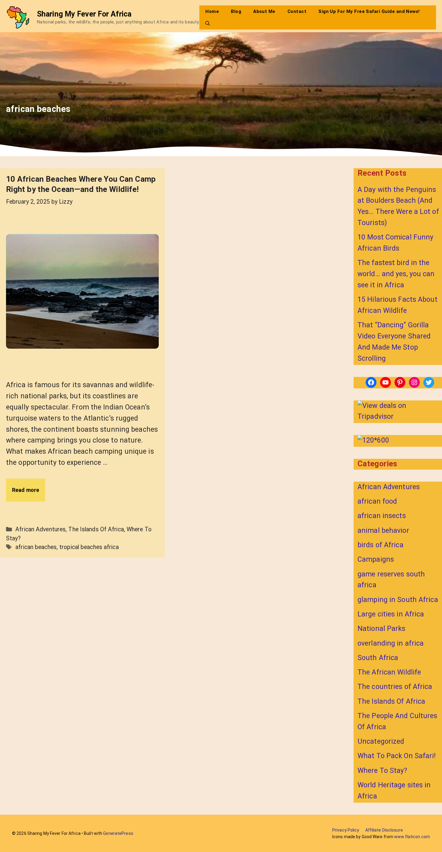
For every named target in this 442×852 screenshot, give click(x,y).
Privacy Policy (345, 830)
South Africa (378, 658)
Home (212, 11)
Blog (236, 11)
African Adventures (40, 529)
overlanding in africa (391, 643)
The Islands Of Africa (96, 529)
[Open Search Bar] (207, 23)
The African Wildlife (389, 672)
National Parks (382, 629)
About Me (264, 11)
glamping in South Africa (398, 600)
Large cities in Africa (391, 614)
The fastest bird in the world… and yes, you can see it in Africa (396, 274)
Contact (296, 11)
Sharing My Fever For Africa (84, 14)
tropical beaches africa (89, 547)
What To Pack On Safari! (397, 756)
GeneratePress (118, 833)
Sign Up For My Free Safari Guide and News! (369, 11)
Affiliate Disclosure (384, 830)
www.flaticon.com (412, 836)
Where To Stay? (382, 771)
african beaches (36, 547)
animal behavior (383, 530)
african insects (382, 516)
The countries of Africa (395, 687)
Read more (25, 490)
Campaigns (376, 559)
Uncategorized (381, 741)
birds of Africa (381, 545)
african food (377, 501)
